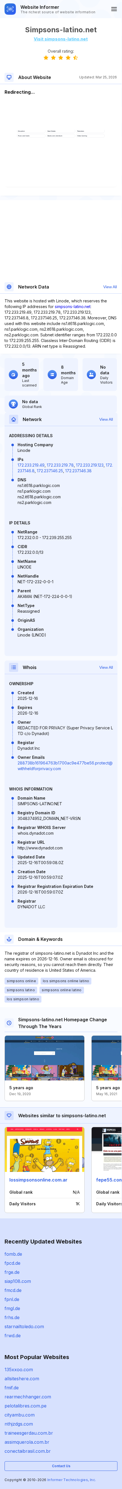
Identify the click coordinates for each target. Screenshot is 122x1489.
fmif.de (12, 1387)
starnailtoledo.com (24, 1326)
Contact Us (61, 1466)
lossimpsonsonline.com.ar (38, 1180)
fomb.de (13, 1254)
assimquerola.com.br (27, 1442)
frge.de (12, 1272)
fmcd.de (13, 1290)
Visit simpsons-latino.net (61, 39)
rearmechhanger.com (28, 1397)
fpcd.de (12, 1263)
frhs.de (12, 1317)
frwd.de (13, 1335)
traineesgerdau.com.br (29, 1433)
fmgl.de (12, 1308)
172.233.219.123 (90, 465)
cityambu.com (20, 1415)
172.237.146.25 (50, 470)
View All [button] (110, 287)
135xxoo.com (19, 1369)
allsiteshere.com (22, 1378)
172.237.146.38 (78, 470)
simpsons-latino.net (73, 306)
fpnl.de (12, 1299)
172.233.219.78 (60, 465)
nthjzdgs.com (19, 1424)
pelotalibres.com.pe (26, 1406)
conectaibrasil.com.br (28, 1451)
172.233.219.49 (31, 465)
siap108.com (18, 1281)
